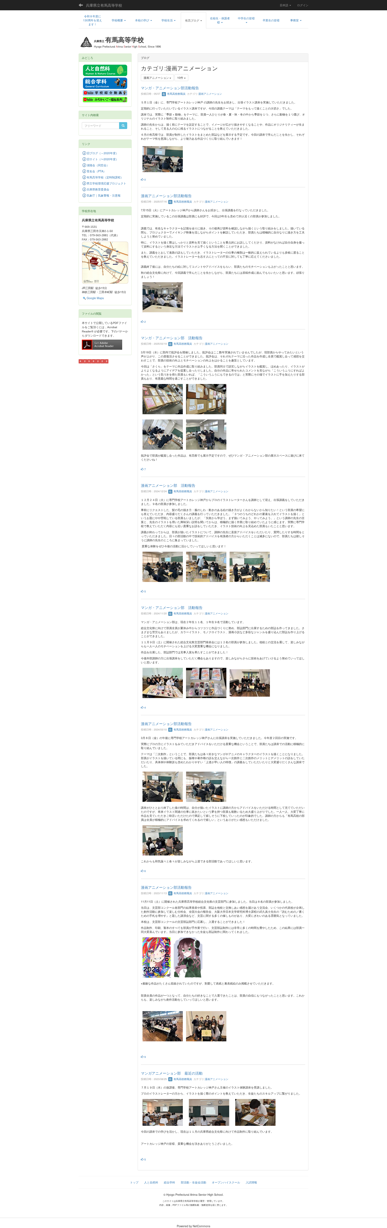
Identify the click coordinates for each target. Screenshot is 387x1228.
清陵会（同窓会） (98, 165)
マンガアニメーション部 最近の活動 (172, 1073)
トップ (134, 1182)
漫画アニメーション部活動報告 (166, 195)
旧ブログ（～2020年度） (103, 153)
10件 (180, 78)
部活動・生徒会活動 (193, 1182)
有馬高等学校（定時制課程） (105, 177)
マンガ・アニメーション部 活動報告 (172, 337)
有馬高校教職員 (175, 94)
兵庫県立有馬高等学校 (104, 5)
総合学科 (169, 1182)
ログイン (302, 5)
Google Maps (95, 298)
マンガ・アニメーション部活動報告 (170, 87)
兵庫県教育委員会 (98, 189)
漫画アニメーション (210, 94)
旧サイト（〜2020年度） (103, 159)
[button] (118, 20)
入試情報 (251, 1182)
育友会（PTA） (96, 171)
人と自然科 (151, 1182)
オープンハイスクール (226, 1182)
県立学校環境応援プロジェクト (106, 183)
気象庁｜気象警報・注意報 (104, 195)
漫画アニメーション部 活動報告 (168, 485)
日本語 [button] (284, 5)
